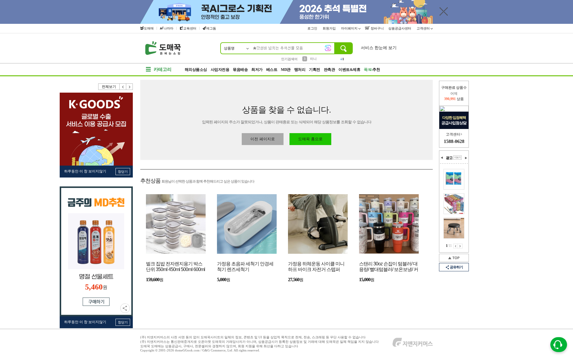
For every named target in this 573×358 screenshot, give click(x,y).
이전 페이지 (455, 246)
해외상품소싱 (196, 69)
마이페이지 (349, 28)
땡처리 (300, 69)
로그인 (312, 28)
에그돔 (211, 28)
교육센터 (189, 28)
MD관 (286, 69)
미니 (313, 58)
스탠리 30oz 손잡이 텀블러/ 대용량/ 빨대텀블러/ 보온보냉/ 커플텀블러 (388, 267)
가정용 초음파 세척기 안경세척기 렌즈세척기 (245, 266)
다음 (129, 86)
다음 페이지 (460, 246)
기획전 (314, 69)
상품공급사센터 (400, 28)
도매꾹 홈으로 (310, 139)
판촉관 (329, 69)
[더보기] (457, 157)
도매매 (149, 28)
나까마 (168, 28)
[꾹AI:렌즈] (328, 48)
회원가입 (330, 28)
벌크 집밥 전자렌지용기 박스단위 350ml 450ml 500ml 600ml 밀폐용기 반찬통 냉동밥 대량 (175, 267)
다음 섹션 (466, 158)
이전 (123, 86)
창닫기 (123, 171)
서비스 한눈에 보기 (379, 48)
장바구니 (377, 28)
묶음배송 (240, 69)
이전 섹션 (442, 158)
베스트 (272, 69)
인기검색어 (289, 59)
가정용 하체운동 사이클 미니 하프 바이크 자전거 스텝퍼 (316, 266)
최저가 (257, 69)
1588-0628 (454, 141)
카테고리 (163, 69)
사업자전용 (220, 69)
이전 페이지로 (262, 139)
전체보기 (109, 87)
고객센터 (424, 28)
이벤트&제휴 (349, 69)
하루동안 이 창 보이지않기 (85, 171)
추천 (372, 69)
